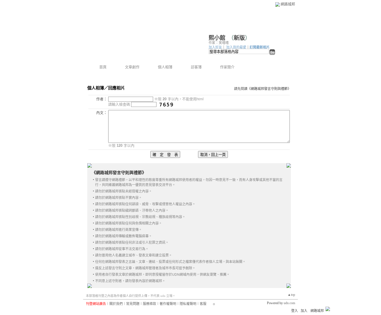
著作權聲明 (168, 304)
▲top (291, 295)
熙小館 (217, 38)
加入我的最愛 (236, 47)
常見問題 (132, 304)
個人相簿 (165, 67)
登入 (294, 311)
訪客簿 (196, 67)
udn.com (289, 303)
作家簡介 (227, 67)
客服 (203, 304)
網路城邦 (288, 4)
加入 (304, 311)
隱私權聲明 (188, 304)
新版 (239, 38)
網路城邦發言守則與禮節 (269, 89)
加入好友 (215, 47)
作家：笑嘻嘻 (219, 43)
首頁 (103, 67)
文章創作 (132, 67)
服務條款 (149, 304)
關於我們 (116, 304)
